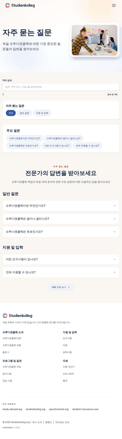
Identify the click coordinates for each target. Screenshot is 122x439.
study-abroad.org (12, 409)
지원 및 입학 (42, 113)
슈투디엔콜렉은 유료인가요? (23, 145)
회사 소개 (37, 422)
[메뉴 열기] (114, 5)
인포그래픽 (68, 373)
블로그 (6, 352)
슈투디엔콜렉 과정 (12, 366)
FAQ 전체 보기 (59, 287)
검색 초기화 (112, 94)
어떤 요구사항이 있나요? (56, 145)
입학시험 (67, 352)
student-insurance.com (85, 409)
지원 (65, 345)
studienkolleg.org (35, 409)
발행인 (48, 422)
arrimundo (7, 427)
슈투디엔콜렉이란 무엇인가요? (24, 138)
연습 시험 (7, 380)
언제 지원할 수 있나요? (87, 145)
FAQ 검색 (7, 80)
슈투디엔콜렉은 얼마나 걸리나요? (63, 138)
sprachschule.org (58, 409)
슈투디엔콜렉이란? (12, 338)
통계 (65, 380)
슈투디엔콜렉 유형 (12, 345)
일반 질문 (24, 113)
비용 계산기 (69, 366)
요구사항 (67, 338)
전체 (11, 113)
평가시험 (7, 373)
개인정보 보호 (62, 422)
